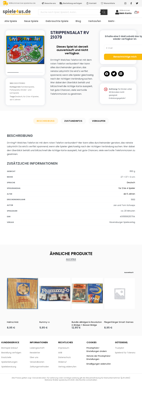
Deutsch (18, 96)
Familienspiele (27, 86)
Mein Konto (125, 13)
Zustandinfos (73, 120)
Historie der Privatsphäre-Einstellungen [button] (99, 358)
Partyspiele (15, 90)
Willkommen (124, 10)
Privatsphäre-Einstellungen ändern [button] (97, 350)
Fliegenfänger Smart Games (118, 322)
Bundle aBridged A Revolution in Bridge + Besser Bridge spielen (87, 323)
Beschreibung (46, 120)
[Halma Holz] (22, 293)
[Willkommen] (117, 12)
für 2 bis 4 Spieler (31, 96)
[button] (107, 73)
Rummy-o (44, 322)
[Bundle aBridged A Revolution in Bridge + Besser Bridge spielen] (87, 293)
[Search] (104, 12)
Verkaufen (98, 120)
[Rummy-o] (54, 293)
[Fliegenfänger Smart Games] (119, 293)
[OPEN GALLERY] (25, 50)
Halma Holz (12, 322)
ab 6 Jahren (15, 99)
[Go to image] (12, 72)
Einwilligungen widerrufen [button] (99, 363)
